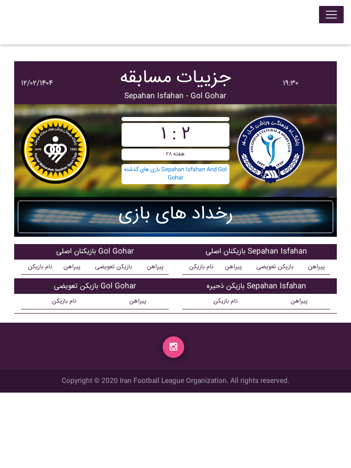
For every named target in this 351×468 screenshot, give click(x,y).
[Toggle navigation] (331, 14)
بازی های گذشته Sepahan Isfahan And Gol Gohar (175, 173)
